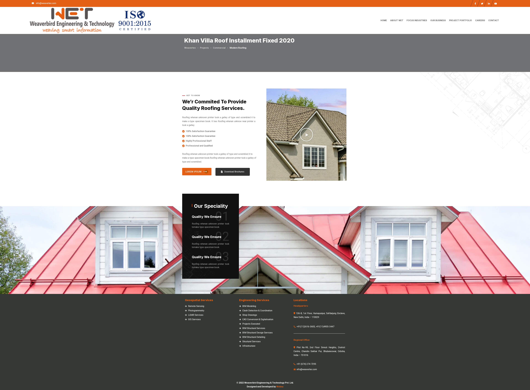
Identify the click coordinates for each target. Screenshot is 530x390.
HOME (384, 20)
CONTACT (493, 20)
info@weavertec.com (46, 3)
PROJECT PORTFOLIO (460, 20)
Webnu (279, 386)
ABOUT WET (396, 20)
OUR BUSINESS (438, 20)
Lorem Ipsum (194, 171)
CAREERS (480, 20)
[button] (232, 172)
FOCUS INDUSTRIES (417, 20)
